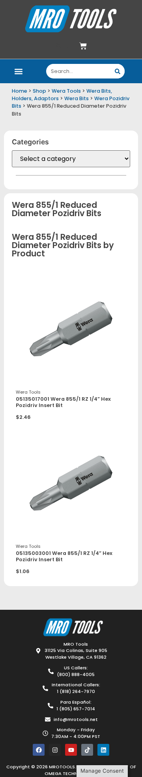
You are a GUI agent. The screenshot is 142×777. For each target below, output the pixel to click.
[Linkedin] (103, 750)
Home (19, 91)
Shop (39, 91)
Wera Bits (76, 98)
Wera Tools (66, 91)
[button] (18, 71)
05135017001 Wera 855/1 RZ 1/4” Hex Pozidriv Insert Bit (63, 402)
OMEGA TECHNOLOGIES (71, 773)
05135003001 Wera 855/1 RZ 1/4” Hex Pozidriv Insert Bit (64, 556)
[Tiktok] (87, 750)
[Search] (117, 71)
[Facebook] (39, 750)
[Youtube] (71, 750)
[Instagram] (55, 750)
